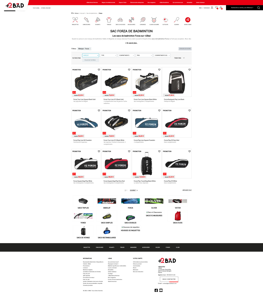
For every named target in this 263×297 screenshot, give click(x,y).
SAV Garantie (86, 275)
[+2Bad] (16, 6)
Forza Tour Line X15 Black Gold (113, 99)
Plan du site (86, 279)
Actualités (189, 2)
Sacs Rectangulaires (107, 238)
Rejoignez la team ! (113, 264)
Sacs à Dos (177, 223)
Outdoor (165, 24)
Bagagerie (133, 247)
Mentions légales (87, 269)
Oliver (154, 208)
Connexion (207, 8)
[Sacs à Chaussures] (154, 212)
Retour (77, 13)
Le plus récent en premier (184, 58)
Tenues (109, 24)
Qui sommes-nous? (113, 262)
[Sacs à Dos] (177, 216)
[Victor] (177, 201)
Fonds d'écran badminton (115, 279)
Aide (200, 8)
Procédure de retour (88, 277)
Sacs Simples (107, 223)
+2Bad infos (161, 266)
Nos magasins (151, 2)
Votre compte (137, 258)
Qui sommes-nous (178, 2)
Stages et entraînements (108, 2)
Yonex (83, 223)
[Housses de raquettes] (130, 227)
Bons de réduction (138, 271)
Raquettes (75, 24)
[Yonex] (83, 216)
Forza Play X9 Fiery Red (171, 140)
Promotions (86, 266)
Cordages (143, 24)
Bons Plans (187, 24)
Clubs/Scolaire (154, 24)
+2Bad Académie (164, 2)
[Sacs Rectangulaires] (107, 230)
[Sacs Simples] (107, 216)
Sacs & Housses (120, 24)
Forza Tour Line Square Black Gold (84, 99)
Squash (176, 24)
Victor (178, 208)
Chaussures (86, 24)
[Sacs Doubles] (130, 216)
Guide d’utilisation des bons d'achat (93, 281)
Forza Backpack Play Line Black (174, 99)
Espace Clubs (122, 2)
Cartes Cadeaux (200, 2)
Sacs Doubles (130, 223)
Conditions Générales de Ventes (92, 271)
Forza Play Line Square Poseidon (144, 140)
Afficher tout (187, 190)
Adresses (135, 269)
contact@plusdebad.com (169, 283)
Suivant (134, 190)
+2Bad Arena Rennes (92, 2)
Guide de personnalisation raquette (92, 283)
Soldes (158, 247)
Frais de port (86, 273)
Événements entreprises (137, 2)
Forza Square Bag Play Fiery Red (114, 181)
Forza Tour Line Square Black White (145, 99)
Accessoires (131, 24)
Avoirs (134, 267)
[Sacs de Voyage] (83, 230)
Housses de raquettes (130, 230)
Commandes (136, 266)
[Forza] (130, 201)
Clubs (178, 247)
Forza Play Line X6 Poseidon (82, 140)
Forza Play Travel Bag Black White (145, 181)
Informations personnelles (140, 262)
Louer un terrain (112, 267)
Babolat (106, 208)
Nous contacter (169, 279)
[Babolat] (107, 201)
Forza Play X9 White (170, 181)
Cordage (110, 273)
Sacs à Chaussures (154, 216)
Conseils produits (88, 285)
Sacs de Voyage (83, 238)
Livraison (85, 267)
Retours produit (137, 264)
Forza (130, 208)
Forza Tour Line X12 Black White (114, 140)
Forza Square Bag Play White (82, 181)
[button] (131, 43)
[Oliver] (154, 201)
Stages (168, 247)
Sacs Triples (83, 208)
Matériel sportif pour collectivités (117, 266)
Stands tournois (112, 281)
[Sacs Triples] (83, 201)
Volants (97, 24)
